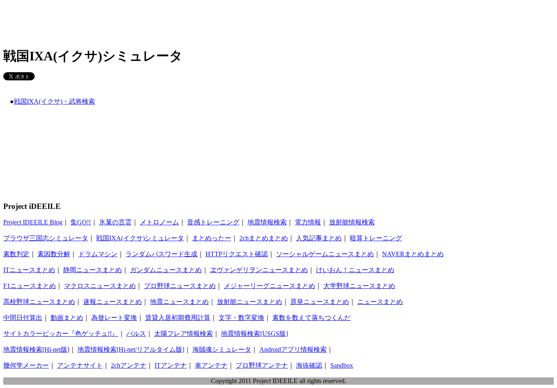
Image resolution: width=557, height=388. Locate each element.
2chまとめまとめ (263, 238)
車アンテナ (211, 365)
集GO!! (81, 222)
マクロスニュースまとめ (100, 285)
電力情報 (308, 222)
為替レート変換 (114, 317)
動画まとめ (67, 317)
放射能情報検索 (352, 222)
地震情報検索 (267, 222)
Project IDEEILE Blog (32, 222)
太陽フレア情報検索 (183, 333)
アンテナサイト (80, 365)
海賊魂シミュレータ (221, 349)
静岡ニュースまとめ (92, 269)
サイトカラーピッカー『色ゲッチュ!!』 (60, 333)
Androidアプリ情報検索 (293, 349)
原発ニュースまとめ (319, 301)
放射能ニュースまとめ (249, 301)
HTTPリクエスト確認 (237, 254)
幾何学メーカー (26, 365)
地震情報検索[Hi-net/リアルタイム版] (130, 349)
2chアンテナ (128, 365)
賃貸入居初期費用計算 (177, 317)
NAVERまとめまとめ (413, 254)
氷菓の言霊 (115, 222)
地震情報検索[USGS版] (254, 333)
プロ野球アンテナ (262, 365)
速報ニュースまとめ (112, 301)
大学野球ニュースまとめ (359, 285)
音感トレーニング (213, 222)
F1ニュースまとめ (29, 285)
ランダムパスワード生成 (161, 254)
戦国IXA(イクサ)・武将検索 (54, 101)
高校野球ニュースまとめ (39, 301)
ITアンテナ (171, 365)
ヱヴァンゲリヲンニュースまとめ (259, 269)
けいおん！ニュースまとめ (355, 269)
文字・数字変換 (241, 317)
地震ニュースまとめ (179, 301)
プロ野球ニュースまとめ (180, 285)
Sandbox (341, 365)
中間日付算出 (22, 317)
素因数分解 (54, 254)
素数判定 (16, 254)
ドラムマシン (97, 254)
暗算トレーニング (376, 238)
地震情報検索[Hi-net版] (36, 349)
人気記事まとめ (319, 238)
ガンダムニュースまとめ (166, 269)
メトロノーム (159, 222)
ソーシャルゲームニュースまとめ (325, 254)
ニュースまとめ (380, 301)
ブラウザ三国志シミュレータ (45, 238)
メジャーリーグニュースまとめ (269, 285)
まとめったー (211, 238)
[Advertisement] (151, 21)
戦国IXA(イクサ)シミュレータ (140, 238)
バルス (136, 333)
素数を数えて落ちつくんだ (311, 317)
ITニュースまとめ (29, 269)
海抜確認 (309, 365)
